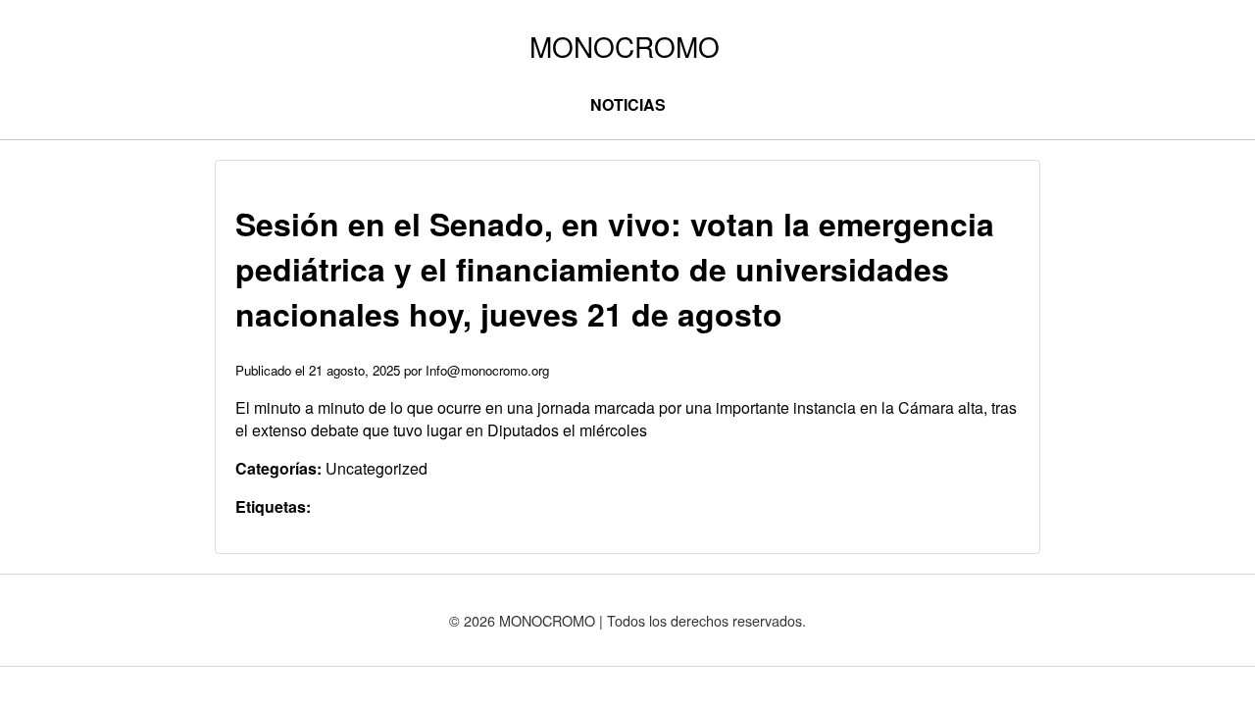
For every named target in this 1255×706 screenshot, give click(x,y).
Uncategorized (376, 468)
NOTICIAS (628, 104)
